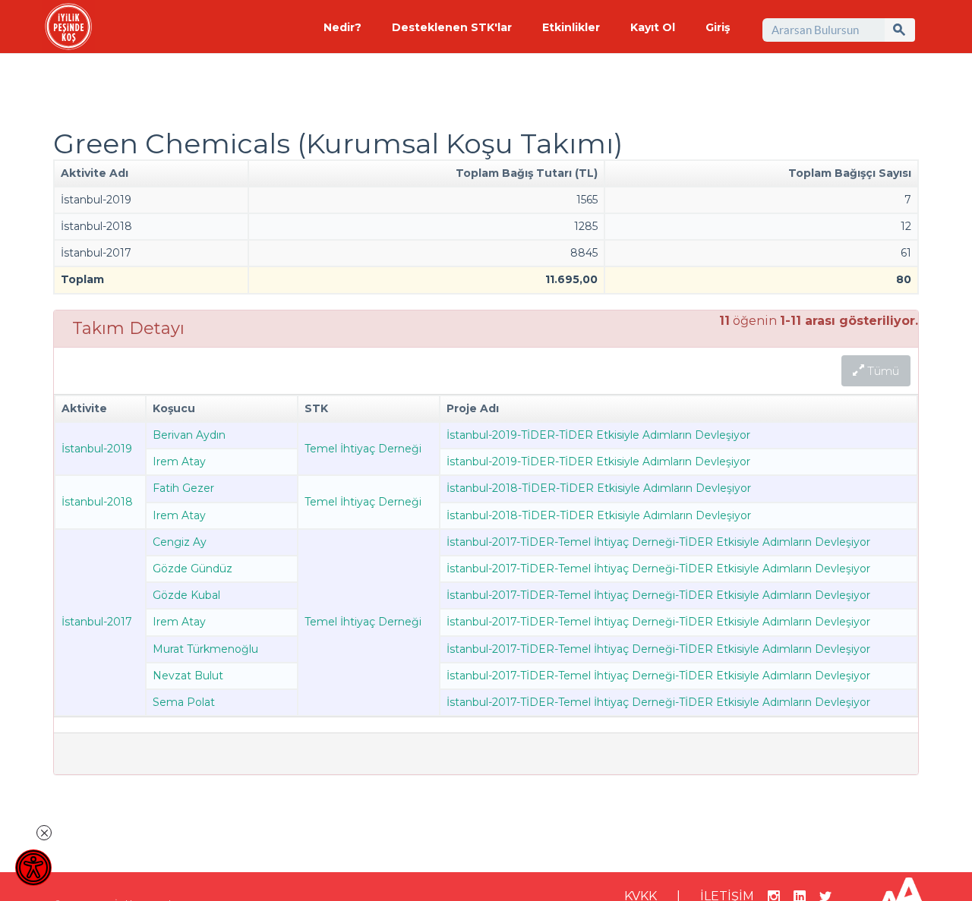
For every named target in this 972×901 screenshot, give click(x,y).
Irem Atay (179, 461)
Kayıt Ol (652, 27)
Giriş (717, 27)
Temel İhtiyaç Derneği (363, 448)
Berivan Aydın (189, 435)
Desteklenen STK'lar (452, 27)
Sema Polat (184, 702)
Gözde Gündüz (192, 568)
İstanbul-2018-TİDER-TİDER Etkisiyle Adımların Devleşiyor (599, 488)
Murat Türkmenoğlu (205, 649)
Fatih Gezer (183, 488)
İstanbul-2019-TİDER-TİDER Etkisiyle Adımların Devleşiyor (598, 435)
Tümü (881, 371)
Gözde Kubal (186, 595)
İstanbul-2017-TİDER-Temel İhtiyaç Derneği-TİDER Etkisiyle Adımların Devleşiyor (658, 542)
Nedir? (342, 27)
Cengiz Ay (180, 542)
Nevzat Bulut (188, 675)
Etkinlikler (571, 27)
